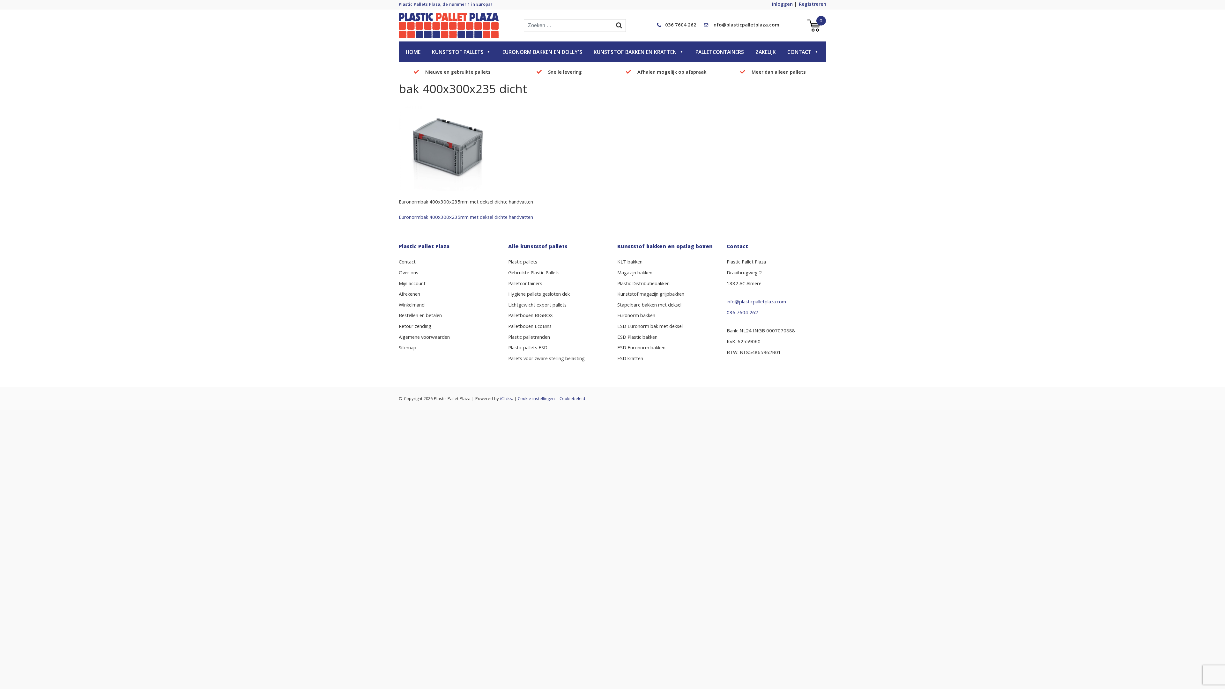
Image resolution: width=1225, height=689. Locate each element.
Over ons (408, 273)
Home (413, 52)
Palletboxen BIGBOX (530, 316)
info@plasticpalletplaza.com (745, 25)
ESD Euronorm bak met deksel (650, 327)
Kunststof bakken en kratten (635, 52)
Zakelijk (765, 52)
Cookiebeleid (572, 399)
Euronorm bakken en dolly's (542, 52)
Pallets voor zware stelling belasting (546, 359)
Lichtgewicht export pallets (537, 305)
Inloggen (782, 5)
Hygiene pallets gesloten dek (539, 295)
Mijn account (412, 284)
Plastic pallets (522, 262)
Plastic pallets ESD (527, 348)
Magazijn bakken (634, 273)
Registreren (812, 5)
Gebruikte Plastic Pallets (534, 273)
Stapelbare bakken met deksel (649, 305)
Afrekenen (409, 295)
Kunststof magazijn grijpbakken (650, 295)
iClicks (506, 399)
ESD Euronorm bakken (641, 348)
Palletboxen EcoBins (530, 327)
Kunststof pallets (458, 52)
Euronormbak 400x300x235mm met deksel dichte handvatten (466, 218)
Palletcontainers (719, 52)
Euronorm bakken (636, 316)
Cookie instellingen (536, 399)
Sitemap (407, 348)
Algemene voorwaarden (424, 338)
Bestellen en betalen (420, 316)
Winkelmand (412, 305)
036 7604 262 (680, 25)
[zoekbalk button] (619, 25)
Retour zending (415, 327)
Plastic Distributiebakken (643, 284)
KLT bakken (629, 262)
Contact (799, 52)
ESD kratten (630, 359)
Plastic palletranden (529, 338)
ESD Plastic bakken (637, 338)
